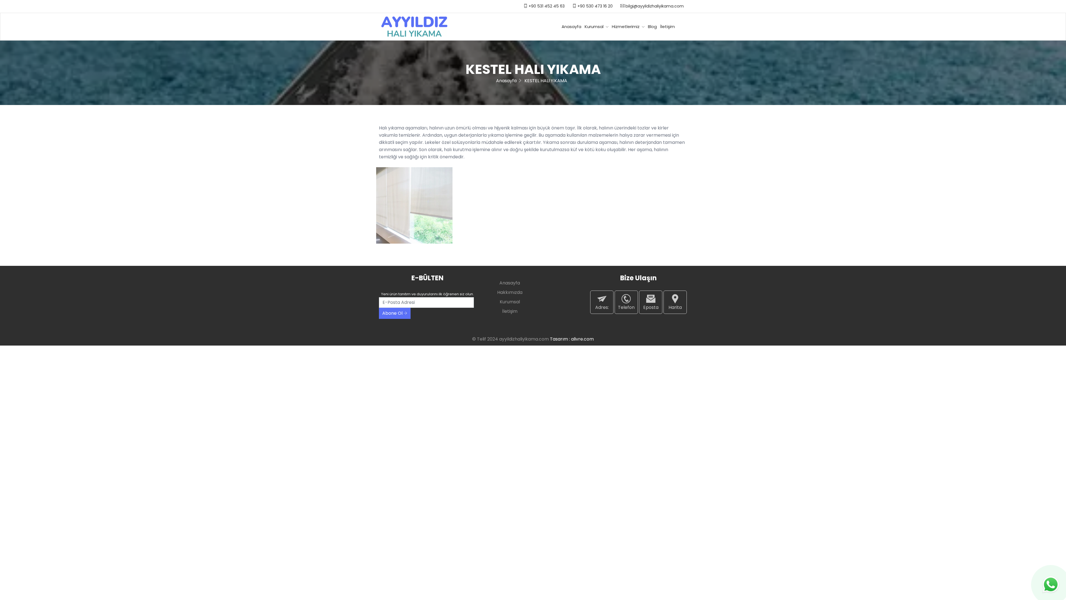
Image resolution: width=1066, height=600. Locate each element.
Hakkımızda (509, 292)
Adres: (602, 307)
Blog (652, 26)
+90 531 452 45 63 (546, 6)
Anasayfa (571, 26)
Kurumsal (595, 26)
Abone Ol (393, 313)
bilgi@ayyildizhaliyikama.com (654, 6)
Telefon (626, 307)
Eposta (650, 307)
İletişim (667, 26)
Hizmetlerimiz (626, 26)
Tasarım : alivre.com (572, 339)
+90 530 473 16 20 (594, 6)
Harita (675, 307)
